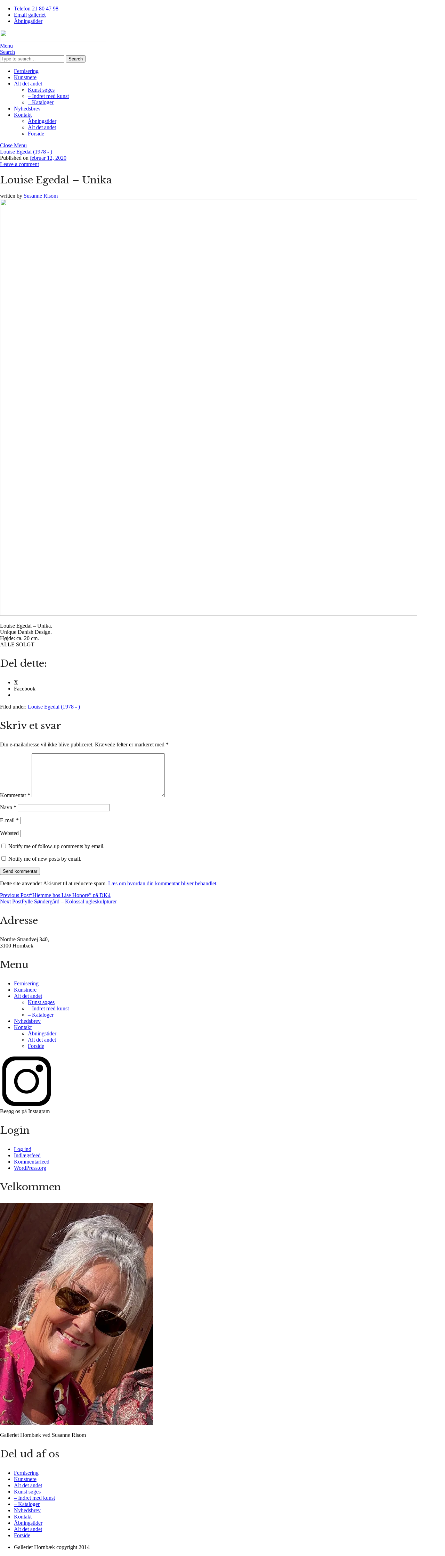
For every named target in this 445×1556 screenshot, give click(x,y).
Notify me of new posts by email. (44, 859)
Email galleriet (30, 15)
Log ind (22, 1149)
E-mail (9, 820)
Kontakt (23, 115)
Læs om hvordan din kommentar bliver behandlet (162, 883)
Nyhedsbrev (27, 108)
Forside (36, 133)
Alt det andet (28, 83)
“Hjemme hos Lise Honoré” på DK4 (55, 895)
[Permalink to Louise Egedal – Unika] (208, 614)
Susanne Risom (41, 196)
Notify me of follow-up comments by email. (56, 846)
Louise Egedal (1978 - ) (26, 152)
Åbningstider (28, 21)
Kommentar (15, 795)
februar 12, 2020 (48, 158)
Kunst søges (41, 90)
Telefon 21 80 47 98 (36, 8)
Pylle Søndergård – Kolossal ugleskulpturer (58, 901)
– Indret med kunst (48, 96)
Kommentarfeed (31, 1162)
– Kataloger (41, 102)
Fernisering (26, 71)
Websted (9, 833)
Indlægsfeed (27, 1155)
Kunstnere (25, 77)
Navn (8, 807)
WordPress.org (30, 1168)
